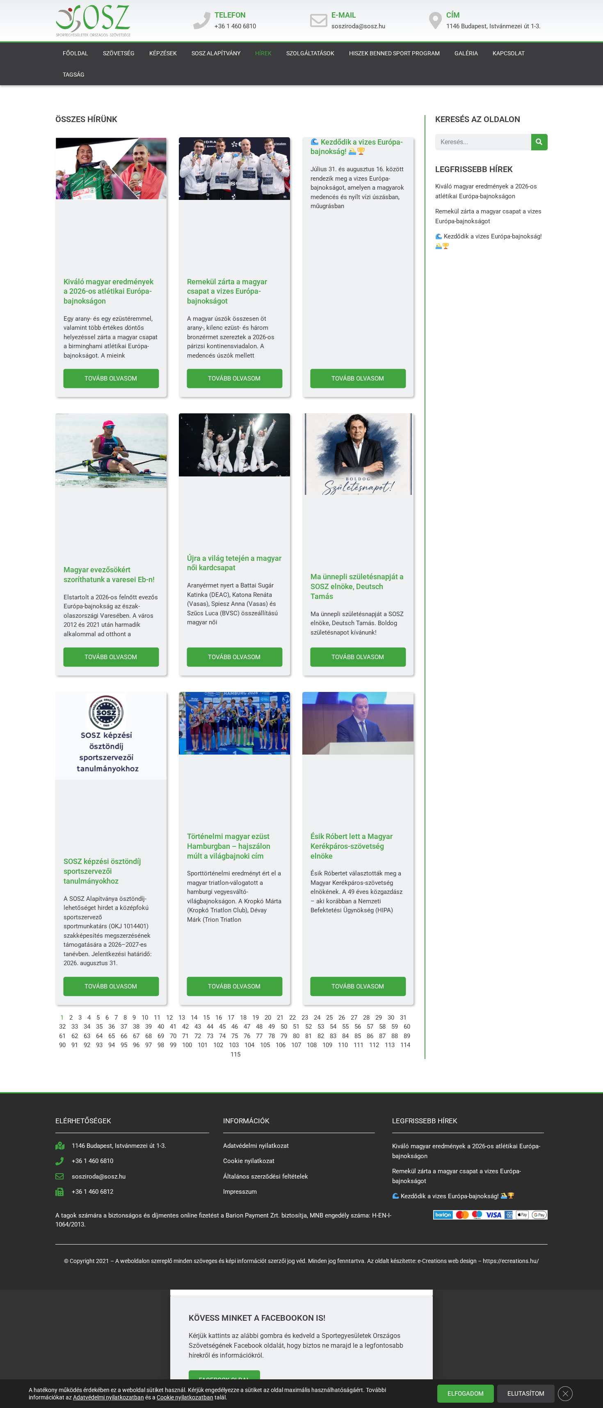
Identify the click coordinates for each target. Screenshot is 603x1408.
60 (407, 1026)
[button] (301, 1292)
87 (382, 1036)
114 (405, 1045)
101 (203, 1045)
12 (169, 1017)
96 (136, 1045)
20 (268, 1017)
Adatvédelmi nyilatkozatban (108, 1397)
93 (99, 1045)
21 (280, 1017)
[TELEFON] (201, 20)
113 (390, 1045)
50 (284, 1026)
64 (99, 1036)
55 (345, 1026)
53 (320, 1026)
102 (218, 1045)
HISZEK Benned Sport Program (394, 53)
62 (74, 1036)
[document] (301, 1349)
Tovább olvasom (111, 378)
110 (343, 1045)
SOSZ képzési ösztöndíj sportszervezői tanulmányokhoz (102, 871)
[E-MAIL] (318, 20)
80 (296, 1036)
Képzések (163, 53)
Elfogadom (466, 1393)
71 (185, 1036)
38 (136, 1026)
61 (62, 1036)
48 (259, 1026)
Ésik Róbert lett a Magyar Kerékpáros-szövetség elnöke (352, 846)
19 (255, 1017)
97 (148, 1045)
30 (391, 1017)
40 (161, 1026)
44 (210, 1026)
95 (124, 1045)
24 (317, 1017)
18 (243, 1017)
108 (312, 1045)
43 (197, 1026)
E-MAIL (343, 15)
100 (187, 1045)
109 (327, 1045)
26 (341, 1017)
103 (234, 1045)
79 (284, 1036)
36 (111, 1026)
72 (197, 1036)
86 (370, 1036)
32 (62, 1026)
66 (124, 1036)
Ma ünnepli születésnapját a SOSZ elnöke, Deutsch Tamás (357, 586)
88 (394, 1036)
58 (382, 1026)
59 (394, 1026)
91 (74, 1045)
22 (292, 1017)
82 (320, 1036)
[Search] (539, 142)
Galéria (466, 53)
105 (265, 1045)
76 (247, 1036)
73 (210, 1036)
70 (173, 1036)
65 (111, 1036)
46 (234, 1026)
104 (249, 1045)
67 (136, 1036)
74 (222, 1036)
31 (403, 1017)
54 (333, 1026)
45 (222, 1026)
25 (329, 1017)
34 (87, 1026)
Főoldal (75, 53)
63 (87, 1036)
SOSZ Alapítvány (216, 53)
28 (366, 1017)
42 (185, 1026)
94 (111, 1045)
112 (374, 1045)
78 (271, 1036)
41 (173, 1026)
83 (333, 1036)
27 (354, 1017)
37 (124, 1026)
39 (148, 1026)
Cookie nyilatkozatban (185, 1397)
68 (148, 1036)
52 (308, 1026)
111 (358, 1045)
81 (308, 1036)
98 (161, 1045)
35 (99, 1026)
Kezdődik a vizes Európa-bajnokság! (449, 1196)
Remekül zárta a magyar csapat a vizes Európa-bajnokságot (227, 291)
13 (181, 1017)
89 (407, 1036)
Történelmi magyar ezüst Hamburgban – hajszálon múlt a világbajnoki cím (228, 846)
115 (235, 1054)
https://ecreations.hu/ (511, 1261)
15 (206, 1017)
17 (231, 1017)
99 (173, 1045)
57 (370, 1026)
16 (218, 1017)
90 (62, 1045)
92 (87, 1045)
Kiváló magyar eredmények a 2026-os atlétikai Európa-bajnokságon (108, 291)
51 (296, 1026)
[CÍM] (435, 20)
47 (247, 1026)
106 (281, 1045)
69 (161, 1036)
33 (74, 1026)
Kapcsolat (509, 53)
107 (296, 1045)
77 (259, 1036)
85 (357, 1036)
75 (234, 1036)
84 (345, 1036)
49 (271, 1026)
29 (378, 1017)
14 (194, 1017)
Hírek (263, 53)
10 (145, 1017)
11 (157, 1017)
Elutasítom (525, 1393)
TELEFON (230, 15)
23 (305, 1017)
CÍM (453, 15)
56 (357, 1026)
